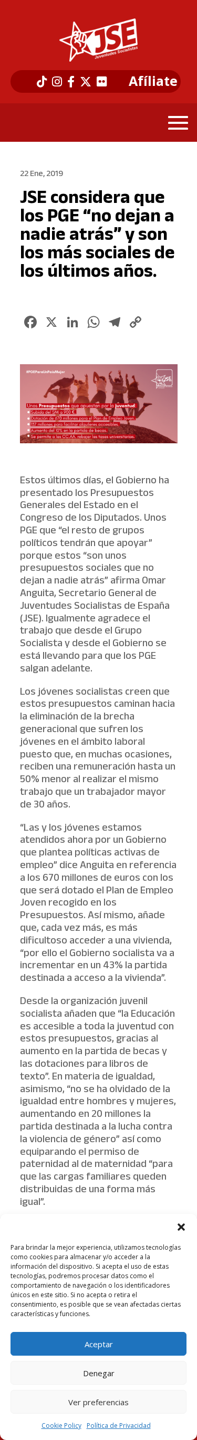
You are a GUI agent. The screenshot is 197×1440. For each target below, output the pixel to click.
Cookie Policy (61, 1425)
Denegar (99, 1373)
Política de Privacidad (119, 1425)
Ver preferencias (98, 1402)
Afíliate (153, 81)
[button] (181, 1227)
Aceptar (99, 1344)
